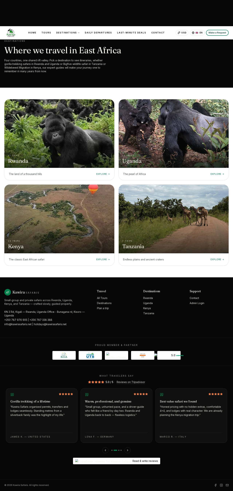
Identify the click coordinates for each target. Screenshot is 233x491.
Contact (158, 32)
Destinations (66, 32)
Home (32, 32)
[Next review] (128, 450)
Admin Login (197, 303)
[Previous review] (105, 450)
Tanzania (148, 313)
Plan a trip (103, 308)
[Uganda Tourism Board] (90, 355)
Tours (46, 32)
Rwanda (148, 298)
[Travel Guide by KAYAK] (142, 355)
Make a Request (217, 32)
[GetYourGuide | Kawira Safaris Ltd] (116, 355)
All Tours (102, 298)
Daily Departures (98, 32)
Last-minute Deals (131, 32)
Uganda (148, 303)
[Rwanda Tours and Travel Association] (64, 355)
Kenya (147, 308)
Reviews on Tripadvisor (131, 382)
